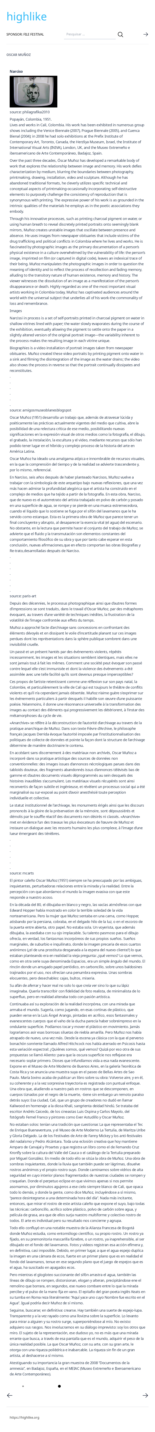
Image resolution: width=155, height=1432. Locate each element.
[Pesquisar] (120, 34)
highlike (26, 16)
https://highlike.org (24, 1417)
